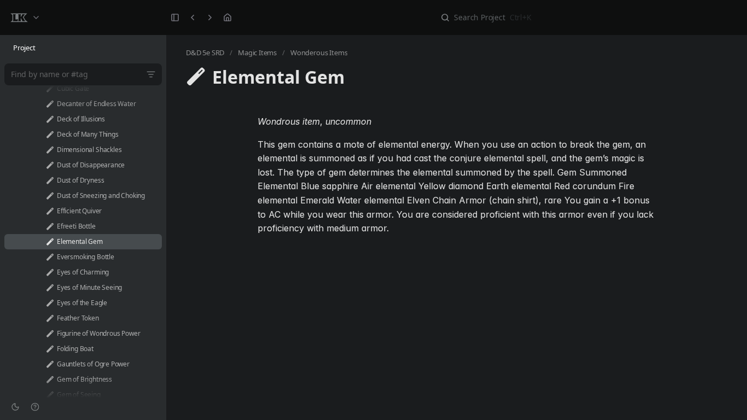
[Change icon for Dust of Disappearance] (50, 165)
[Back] (192, 17)
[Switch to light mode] (15, 407)
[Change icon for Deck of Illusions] (50, 119)
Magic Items (257, 52)
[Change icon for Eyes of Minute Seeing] (50, 287)
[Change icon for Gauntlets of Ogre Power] (50, 364)
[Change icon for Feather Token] (50, 318)
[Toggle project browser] (175, 17)
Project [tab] (24, 47)
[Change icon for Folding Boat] (50, 349)
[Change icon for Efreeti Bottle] (50, 226)
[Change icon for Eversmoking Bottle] (50, 257)
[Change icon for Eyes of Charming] (50, 272)
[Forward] (210, 17)
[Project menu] (24, 17)
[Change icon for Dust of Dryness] (50, 180)
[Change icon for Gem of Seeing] (50, 395)
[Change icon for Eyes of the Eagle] (50, 303)
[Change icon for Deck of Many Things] (50, 134)
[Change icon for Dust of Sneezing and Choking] (50, 196)
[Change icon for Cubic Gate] (50, 88)
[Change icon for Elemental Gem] (50, 242)
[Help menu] (35, 407)
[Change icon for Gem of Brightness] (50, 379)
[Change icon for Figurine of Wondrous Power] (50, 333)
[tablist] (83, 48)
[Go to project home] (227, 17)
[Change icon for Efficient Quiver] (50, 211)
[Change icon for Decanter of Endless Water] (50, 104)
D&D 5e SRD (205, 52)
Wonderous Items (318, 52)
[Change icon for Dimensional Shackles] (50, 150)
